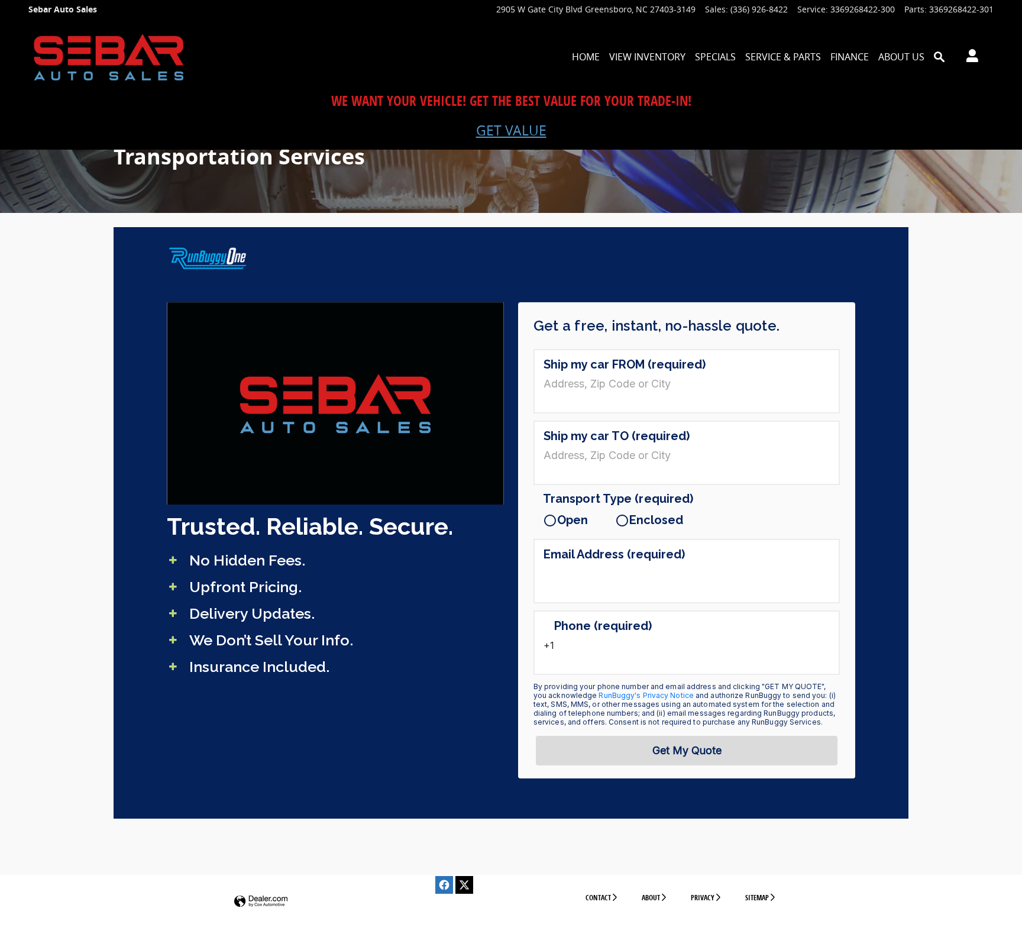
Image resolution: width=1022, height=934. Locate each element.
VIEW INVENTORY (647, 56)
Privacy (702, 898)
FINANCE (849, 56)
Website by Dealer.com (260, 902)
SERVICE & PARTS (783, 56)
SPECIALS (715, 56)
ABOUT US (901, 56)
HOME (586, 56)
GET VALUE (511, 130)
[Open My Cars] (969, 57)
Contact (598, 898)
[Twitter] (464, 885)
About (651, 898)
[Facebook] (444, 885)
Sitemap (757, 898)
